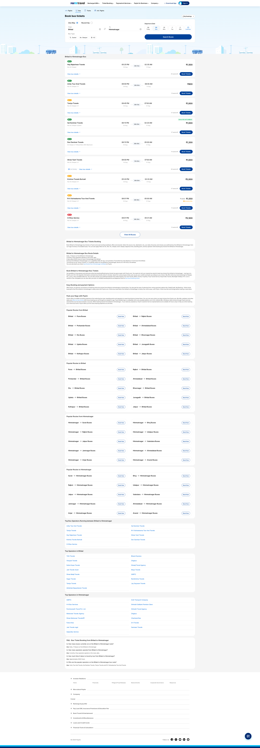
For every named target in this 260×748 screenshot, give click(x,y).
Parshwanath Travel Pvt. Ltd (76, 609)
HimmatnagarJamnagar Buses (81, 451)
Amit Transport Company (139, 600)
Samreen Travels (136, 627)
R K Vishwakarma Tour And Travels (143, 530)
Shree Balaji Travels (73, 574)
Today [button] (148, 29)
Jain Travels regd (72, 627)
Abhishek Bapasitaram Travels (77, 588)
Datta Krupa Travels (73, 565)
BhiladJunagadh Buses (144, 344)
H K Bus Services (72, 604)
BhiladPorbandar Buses (79, 326)
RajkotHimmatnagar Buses (80, 485)
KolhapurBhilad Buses (78, 407)
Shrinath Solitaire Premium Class (142, 604)
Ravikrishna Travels (137, 579)
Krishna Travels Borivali (74, 539)
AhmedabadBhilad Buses (144, 379)
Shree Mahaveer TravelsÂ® (76, 618)
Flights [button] (70, 10)
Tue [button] (172, 29)
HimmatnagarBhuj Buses (144, 423)
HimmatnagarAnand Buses (145, 460)
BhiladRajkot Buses (142, 316)
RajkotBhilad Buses (142, 369)
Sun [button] (156, 29)
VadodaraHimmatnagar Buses (146, 494)
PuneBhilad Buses (77, 369)
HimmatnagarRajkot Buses (80, 432)
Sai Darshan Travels (138, 526)
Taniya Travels (71, 530)
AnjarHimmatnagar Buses (80, 513)
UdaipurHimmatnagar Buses (146, 485)
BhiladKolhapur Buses (78, 354)
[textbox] (84, 29)
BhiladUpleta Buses (77, 344)
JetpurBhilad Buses (142, 407)
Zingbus (134, 560)
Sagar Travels (71, 579)
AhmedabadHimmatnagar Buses (147, 504)
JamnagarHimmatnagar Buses (81, 504)
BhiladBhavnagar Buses (144, 335)
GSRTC (133, 574)
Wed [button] (180, 29)
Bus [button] (79, 10)
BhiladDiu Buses (76, 335)
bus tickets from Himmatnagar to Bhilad (95, 264)
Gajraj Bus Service (73, 632)
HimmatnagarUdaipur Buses (146, 432)
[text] (130, 9)
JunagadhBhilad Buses (144, 397)
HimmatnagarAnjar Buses (80, 460)
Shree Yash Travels (137, 535)
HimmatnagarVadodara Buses (146, 441)
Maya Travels (135, 570)
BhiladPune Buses (77, 316)
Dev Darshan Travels (138, 539)
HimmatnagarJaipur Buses (80, 441)
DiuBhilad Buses (76, 388)
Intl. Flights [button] (100, 10)
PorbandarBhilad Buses (79, 379)
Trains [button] (89, 10)
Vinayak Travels (72, 560)
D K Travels (135, 623)
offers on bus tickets (78, 300)
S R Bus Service (72, 544)
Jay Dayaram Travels (138, 583)
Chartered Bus (136, 618)
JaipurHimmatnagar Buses (80, 494)
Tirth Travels (71, 556)
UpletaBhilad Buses (77, 397)
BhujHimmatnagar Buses (144, 476)
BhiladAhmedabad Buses (144, 326)
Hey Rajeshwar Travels (74, 535)
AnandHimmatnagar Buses (145, 513)
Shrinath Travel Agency (139, 609)
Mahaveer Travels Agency (75, 613)
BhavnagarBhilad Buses (144, 388)
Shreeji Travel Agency (138, 565)
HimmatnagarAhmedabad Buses (147, 451)
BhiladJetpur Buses (142, 354)
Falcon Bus (70, 623)
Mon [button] (164, 29)
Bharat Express (136, 556)
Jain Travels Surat (73, 570)
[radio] (73, 23)
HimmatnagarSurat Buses (80, 423)
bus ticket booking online (132, 278)
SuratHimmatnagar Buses (80, 476)
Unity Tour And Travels (74, 526)
